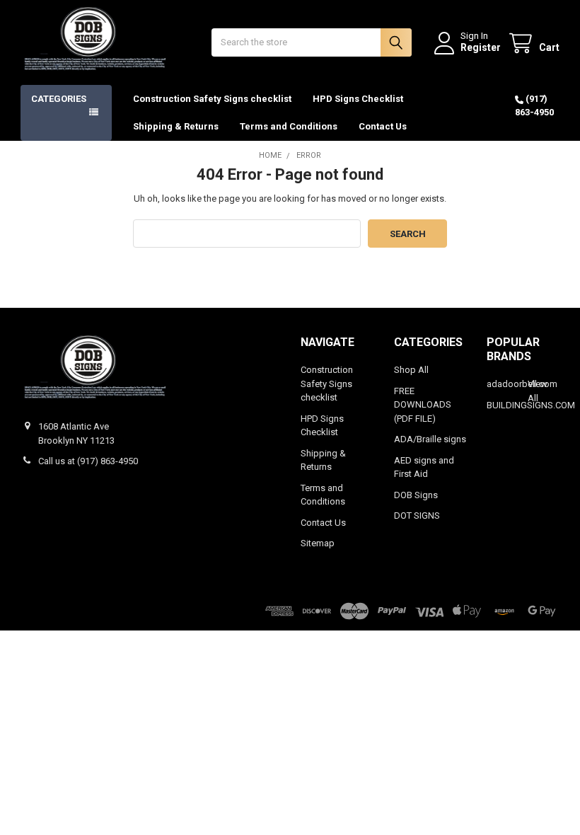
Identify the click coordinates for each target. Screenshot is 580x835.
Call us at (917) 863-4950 (88, 461)
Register (480, 47)
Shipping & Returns (176, 126)
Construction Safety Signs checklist (212, 98)
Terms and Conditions (288, 126)
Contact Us (383, 126)
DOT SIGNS (417, 515)
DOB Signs (416, 495)
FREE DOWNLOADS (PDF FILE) (422, 405)
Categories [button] (58, 98)
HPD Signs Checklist (358, 98)
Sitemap (318, 543)
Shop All (411, 369)
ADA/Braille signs (430, 439)
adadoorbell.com (522, 384)
